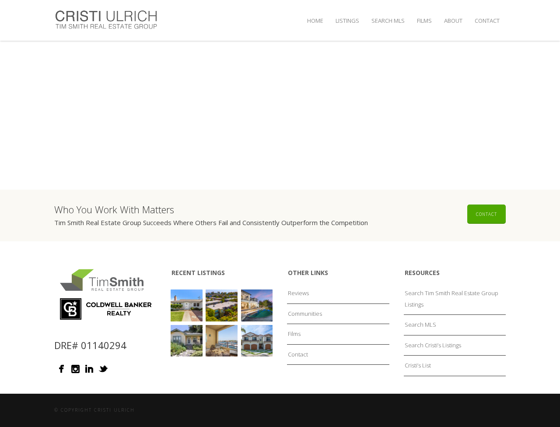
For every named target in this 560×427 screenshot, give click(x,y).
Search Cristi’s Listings (433, 345)
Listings (347, 21)
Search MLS (388, 21)
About (453, 21)
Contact (487, 21)
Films (424, 21)
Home (315, 21)
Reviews (298, 293)
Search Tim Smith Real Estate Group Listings (451, 298)
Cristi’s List (418, 365)
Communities (305, 314)
